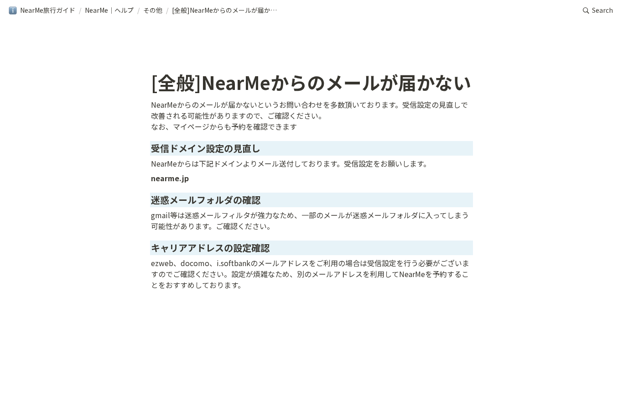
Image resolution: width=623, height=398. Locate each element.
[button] (41, 10)
